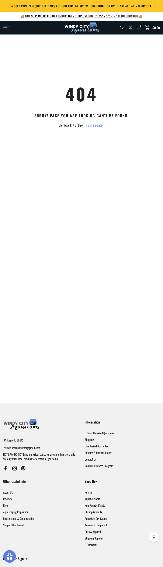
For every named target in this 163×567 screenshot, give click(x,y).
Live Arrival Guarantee (96, 446)
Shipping (89, 439)
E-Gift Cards (91, 544)
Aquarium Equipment (96, 525)
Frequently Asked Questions (99, 433)
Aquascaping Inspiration (15, 512)
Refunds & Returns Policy (98, 452)
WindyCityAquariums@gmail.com (22, 448)
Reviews (7, 499)
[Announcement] (81, 6)
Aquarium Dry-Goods (96, 518)
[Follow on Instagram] (14, 468)
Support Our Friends (14, 525)
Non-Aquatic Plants (95, 505)
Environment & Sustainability (18, 518)
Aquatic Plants (92, 499)
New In (88, 492)
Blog (5, 505)
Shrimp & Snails (93, 512)
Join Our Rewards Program (99, 466)
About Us (8, 492)
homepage (94, 125)
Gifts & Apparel (93, 531)
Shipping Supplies (94, 538)
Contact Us (90, 459)
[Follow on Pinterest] (23, 468)
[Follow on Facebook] (5, 468)
